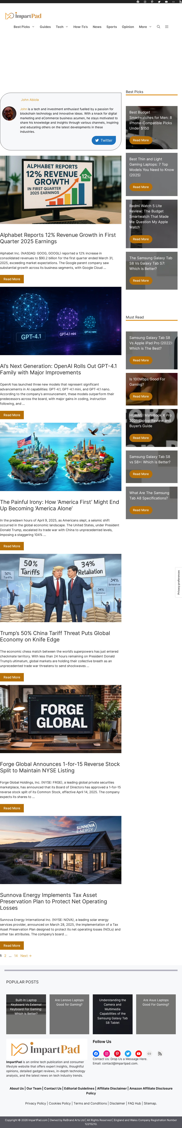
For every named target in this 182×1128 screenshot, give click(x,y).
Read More (12, 279)
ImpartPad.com (37, 1120)
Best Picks (22, 27)
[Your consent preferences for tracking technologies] (178, 582)
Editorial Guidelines (79, 1088)
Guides (45, 27)
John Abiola (30, 100)
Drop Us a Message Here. (129, 1059)
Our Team (33, 1088)
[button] (158, 27)
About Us (17, 1088)
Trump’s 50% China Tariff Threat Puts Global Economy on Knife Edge (55, 636)
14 (16, 956)
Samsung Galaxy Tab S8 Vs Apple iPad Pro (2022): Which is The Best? (151, 343)
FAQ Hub (134, 1103)
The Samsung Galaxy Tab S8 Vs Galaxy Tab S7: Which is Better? (150, 263)
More (143, 27)
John (23, 109)
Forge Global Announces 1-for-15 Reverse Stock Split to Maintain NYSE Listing (60, 767)
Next (26, 956)
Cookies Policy (60, 1103)
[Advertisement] (91, 59)
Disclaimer (117, 1103)
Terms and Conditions (90, 1103)
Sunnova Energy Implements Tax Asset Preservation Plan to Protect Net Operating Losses (53, 901)
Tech (59, 27)
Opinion (128, 27)
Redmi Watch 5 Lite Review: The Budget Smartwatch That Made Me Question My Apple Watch (149, 216)
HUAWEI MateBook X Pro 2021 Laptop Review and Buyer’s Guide (150, 420)
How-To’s (80, 27)
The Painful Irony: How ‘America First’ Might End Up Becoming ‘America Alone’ (59, 505)
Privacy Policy (35, 1103)
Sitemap (150, 1103)
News (97, 27)
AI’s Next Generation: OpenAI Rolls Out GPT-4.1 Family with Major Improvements (58, 369)
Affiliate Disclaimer (112, 1088)
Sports (111, 27)
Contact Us (52, 1088)
